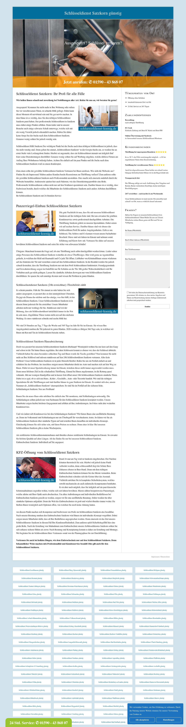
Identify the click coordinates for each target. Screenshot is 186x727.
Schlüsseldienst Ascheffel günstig (154, 666)
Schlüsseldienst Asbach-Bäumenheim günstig (32, 618)
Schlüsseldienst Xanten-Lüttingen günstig (31, 586)
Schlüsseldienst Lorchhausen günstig (32, 570)
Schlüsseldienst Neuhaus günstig (72, 658)
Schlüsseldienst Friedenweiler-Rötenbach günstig (154, 650)
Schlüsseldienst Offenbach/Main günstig (32, 690)
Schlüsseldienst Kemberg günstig (32, 634)
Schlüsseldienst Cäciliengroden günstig (113, 666)
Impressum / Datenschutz (160, 556)
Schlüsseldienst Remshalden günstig (154, 618)
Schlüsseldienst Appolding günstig (113, 658)
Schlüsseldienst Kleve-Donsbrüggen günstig (113, 610)
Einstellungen (168, 719)
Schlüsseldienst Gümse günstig (113, 586)
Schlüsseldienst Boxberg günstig (154, 674)
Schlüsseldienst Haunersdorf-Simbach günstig (154, 626)
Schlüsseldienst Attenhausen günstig (32, 650)
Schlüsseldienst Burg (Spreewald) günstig (72, 570)
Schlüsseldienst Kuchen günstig (72, 634)
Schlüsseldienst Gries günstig (31, 594)
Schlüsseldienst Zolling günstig (113, 650)
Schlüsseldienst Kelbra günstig (73, 666)
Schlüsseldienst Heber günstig (32, 658)
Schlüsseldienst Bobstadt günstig (31, 602)
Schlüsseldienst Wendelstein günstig (154, 586)
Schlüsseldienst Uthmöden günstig (73, 682)
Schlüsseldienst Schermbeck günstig (72, 674)
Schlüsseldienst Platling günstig (72, 650)
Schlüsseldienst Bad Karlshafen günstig (113, 642)
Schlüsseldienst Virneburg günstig (73, 714)
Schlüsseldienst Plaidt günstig (113, 690)
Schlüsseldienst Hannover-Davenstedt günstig (154, 682)
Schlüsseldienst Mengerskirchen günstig (32, 642)
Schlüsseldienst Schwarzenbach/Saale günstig (154, 578)
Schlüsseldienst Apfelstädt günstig (73, 698)
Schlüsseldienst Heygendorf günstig (72, 706)
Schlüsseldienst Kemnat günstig (32, 578)
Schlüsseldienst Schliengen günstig (154, 594)
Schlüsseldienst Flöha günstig (31, 682)
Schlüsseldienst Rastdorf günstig (72, 690)
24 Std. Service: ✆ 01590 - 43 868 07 (39, 723)
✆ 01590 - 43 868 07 (106, 82)
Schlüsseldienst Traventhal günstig (32, 714)
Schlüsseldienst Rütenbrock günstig (31, 698)
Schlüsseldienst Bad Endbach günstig (113, 722)
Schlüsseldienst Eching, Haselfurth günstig (72, 626)
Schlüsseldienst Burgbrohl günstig (113, 578)
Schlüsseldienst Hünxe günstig (113, 714)
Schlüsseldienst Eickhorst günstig (72, 610)
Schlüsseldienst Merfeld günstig (113, 706)
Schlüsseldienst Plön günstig (113, 594)
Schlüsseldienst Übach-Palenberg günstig (154, 642)
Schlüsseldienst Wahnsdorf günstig (113, 674)
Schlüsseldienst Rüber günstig (113, 618)
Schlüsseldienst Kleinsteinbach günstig (154, 610)
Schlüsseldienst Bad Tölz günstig (113, 602)
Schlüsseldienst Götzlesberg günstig (154, 634)
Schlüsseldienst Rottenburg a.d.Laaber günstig (113, 682)
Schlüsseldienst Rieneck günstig (113, 626)
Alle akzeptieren (142, 719)
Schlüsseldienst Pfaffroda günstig (154, 658)
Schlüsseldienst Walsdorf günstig (31, 674)
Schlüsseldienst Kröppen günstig (154, 570)
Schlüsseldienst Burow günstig (154, 698)
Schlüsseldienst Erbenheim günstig (72, 722)
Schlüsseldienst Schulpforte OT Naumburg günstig (31, 666)
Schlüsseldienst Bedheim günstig (72, 602)
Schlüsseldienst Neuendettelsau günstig (113, 570)
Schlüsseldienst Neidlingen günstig (32, 610)
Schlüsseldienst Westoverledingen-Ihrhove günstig (32, 626)
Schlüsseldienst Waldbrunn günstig (113, 698)
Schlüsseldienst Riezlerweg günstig (72, 578)
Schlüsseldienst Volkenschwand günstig (73, 618)
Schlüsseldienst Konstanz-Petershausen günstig (72, 586)
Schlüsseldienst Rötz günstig (32, 706)
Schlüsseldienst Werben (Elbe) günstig (154, 602)
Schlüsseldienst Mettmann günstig (154, 690)
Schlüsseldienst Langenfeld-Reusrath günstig (72, 642)
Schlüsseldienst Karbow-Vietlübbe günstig (113, 634)
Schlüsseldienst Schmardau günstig (72, 594)
